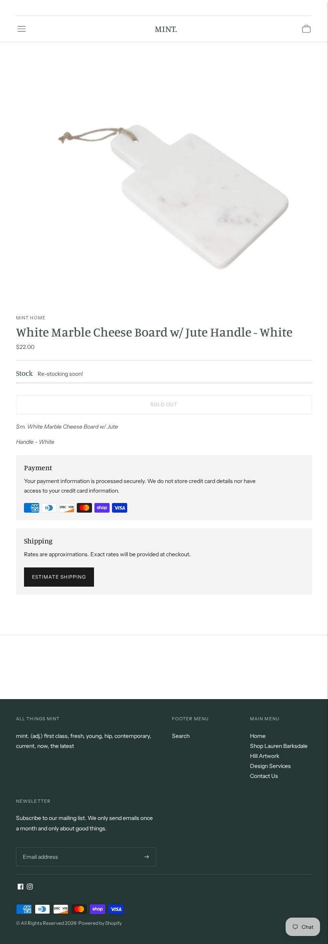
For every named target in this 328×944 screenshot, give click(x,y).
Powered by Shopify (100, 923)
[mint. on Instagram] (30, 887)
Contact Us (264, 776)
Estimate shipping (59, 577)
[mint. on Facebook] (21, 887)
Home (258, 736)
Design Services (270, 766)
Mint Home (31, 318)
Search (181, 736)
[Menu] (21, 29)
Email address (39, 847)
